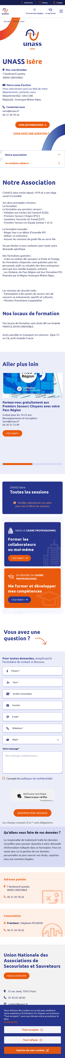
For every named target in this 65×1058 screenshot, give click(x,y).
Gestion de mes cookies (30, 1050)
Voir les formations (31, 124)
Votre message (10, 748)
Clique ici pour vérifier (35, 796)
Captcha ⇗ (46, 800)
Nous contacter (16, 975)
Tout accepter (30, 1029)
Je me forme (50, 13)
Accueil (7, 21)
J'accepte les (29, 778)
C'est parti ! (12, 433)
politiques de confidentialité (37, 778)
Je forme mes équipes (34, 13)
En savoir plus (10, 1021)
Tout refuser (30, 1039)
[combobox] (30, 741)
